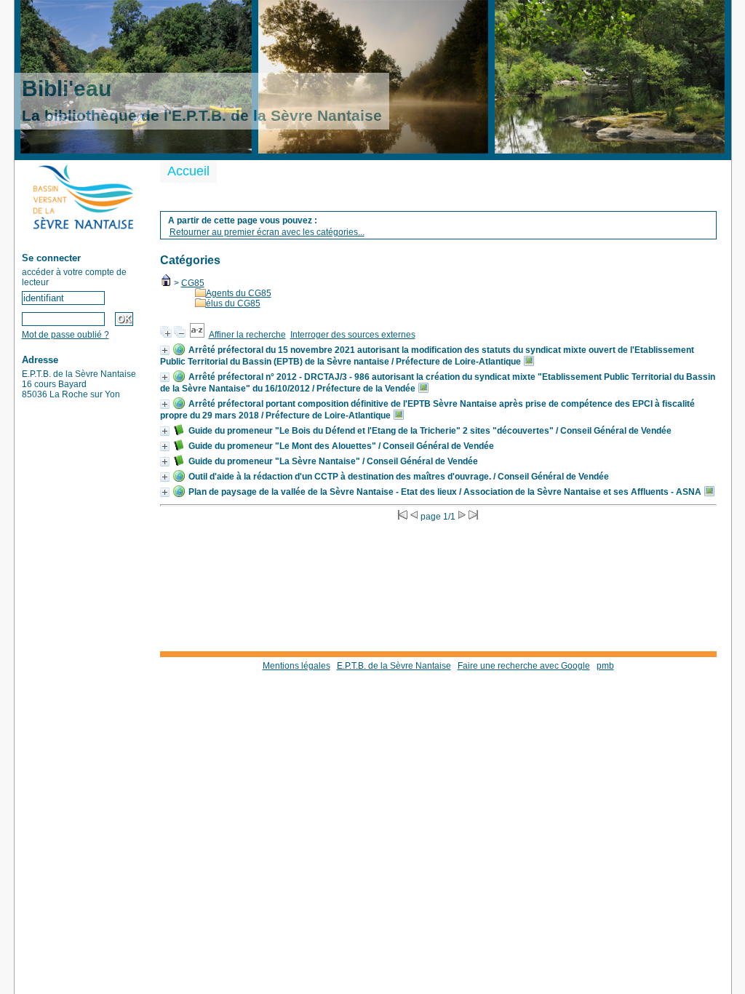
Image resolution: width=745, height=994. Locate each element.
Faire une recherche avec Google (524, 666)
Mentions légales (296, 666)
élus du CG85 (233, 303)
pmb (605, 666)
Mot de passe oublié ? (65, 335)
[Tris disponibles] (197, 335)
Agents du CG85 (238, 293)
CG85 (192, 283)
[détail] (165, 350)
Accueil (188, 171)
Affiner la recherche (247, 335)
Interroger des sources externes (352, 335)
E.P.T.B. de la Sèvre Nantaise (394, 666)
